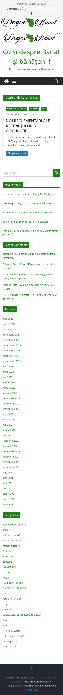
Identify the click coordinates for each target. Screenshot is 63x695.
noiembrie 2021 (11, 456)
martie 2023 (9, 387)
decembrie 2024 (11, 334)
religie (6, 604)
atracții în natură (12, 540)
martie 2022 (9, 435)
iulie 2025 (8, 318)
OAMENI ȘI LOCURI (13, 582)
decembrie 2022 (11, 398)
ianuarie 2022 (10, 446)
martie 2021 (9, 499)
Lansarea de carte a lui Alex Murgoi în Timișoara (29, 194)
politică (6, 593)
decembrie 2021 (11, 451)
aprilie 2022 (9, 430)
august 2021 (9, 472)
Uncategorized (10, 641)
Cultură (7, 551)
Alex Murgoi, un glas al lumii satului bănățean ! (28, 203)
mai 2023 (7, 377)
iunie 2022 (8, 419)
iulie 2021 (8, 477)
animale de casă (11, 535)
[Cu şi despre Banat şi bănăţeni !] (31, 19)
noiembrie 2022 (11, 403)
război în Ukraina (12, 598)
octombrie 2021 (11, 461)
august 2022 (9, 414)
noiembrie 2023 (11, 355)
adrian (34, 114)
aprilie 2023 (9, 382)
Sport (5, 620)
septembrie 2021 (12, 467)
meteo (6, 577)
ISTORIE (7, 572)
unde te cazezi (10, 646)
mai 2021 (7, 488)
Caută (56, 172)
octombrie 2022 (11, 408)
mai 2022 (7, 424)
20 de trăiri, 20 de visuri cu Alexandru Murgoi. (27, 212)
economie (8, 556)
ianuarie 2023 (10, 393)
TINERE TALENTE (12, 630)
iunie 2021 (8, 483)
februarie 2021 (11, 504)
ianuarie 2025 (10, 329)
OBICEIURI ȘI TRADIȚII (14, 588)
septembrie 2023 (12, 361)
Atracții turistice (11, 545)
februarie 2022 (11, 440)
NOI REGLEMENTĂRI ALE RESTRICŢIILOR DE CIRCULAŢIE (28, 125)
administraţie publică (16, 109)
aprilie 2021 (9, 493)
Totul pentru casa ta (13, 635)
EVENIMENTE (10, 567)
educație (7, 561)
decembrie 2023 (11, 350)
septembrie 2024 (12, 345)
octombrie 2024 (11, 339)
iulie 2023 (8, 366)
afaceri (6, 529)
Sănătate (34, 109)
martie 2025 (9, 324)
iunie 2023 (8, 371)
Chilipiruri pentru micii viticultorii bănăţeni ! (27, 221)
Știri (44, 109)
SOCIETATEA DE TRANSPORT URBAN (22, 614)
